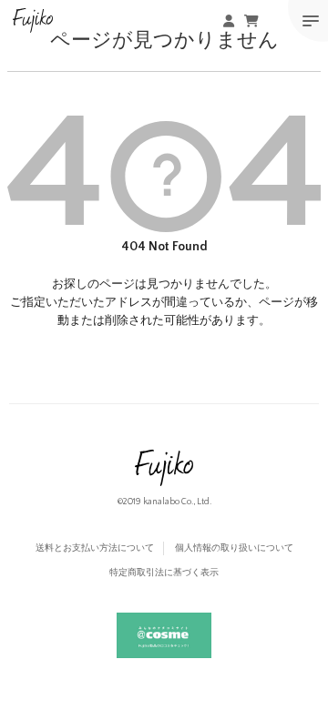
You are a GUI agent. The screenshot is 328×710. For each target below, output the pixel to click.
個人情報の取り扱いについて (234, 548)
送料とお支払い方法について (95, 548)
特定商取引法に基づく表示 (164, 573)
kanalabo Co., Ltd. (177, 502)
